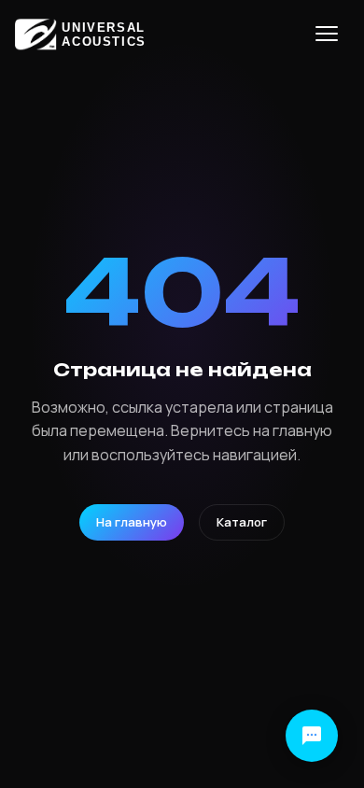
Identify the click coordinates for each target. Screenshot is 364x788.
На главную (131, 522)
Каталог (242, 522)
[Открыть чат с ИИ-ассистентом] (312, 736)
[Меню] (327, 33)
